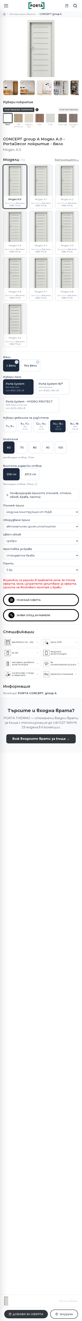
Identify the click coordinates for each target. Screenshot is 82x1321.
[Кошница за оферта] (67, 6)
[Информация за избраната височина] (36, 484)
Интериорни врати (23, 14)
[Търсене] (75, 6)
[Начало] (4, 14)
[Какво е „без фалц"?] (37, 362)
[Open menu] (6, 6)
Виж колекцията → (67, 159)
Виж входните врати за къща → (41, 739)
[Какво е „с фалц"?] (16, 362)
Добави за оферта (28, 1314)
